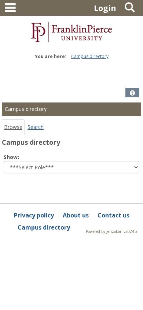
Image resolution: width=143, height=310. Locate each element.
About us (76, 215)
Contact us (113, 215)
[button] (132, 93)
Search (35, 126)
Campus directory (90, 56)
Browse (13, 126)
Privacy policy (34, 215)
